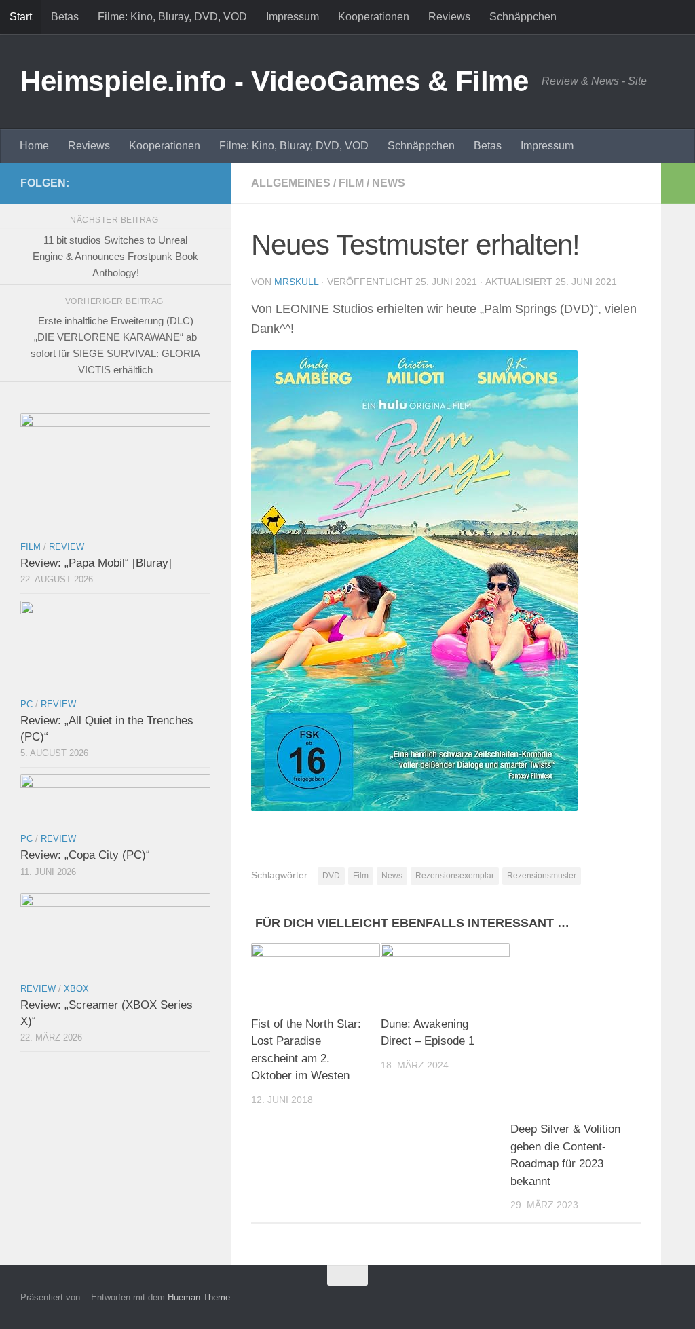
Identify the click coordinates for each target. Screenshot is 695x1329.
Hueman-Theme (199, 1297)
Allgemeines (291, 183)
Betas (65, 16)
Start (21, 16)
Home (34, 145)
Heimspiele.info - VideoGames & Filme (274, 81)
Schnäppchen (523, 16)
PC (26, 704)
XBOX (76, 989)
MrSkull (296, 281)
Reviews (449, 16)
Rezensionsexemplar (454, 875)
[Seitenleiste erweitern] (678, 183)
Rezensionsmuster (541, 875)
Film (351, 183)
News (388, 183)
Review (66, 547)
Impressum (292, 16)
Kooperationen (373, 16)
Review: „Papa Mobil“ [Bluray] (96, 563)
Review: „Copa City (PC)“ (85, 854)
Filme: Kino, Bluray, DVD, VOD (172, 16)
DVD (331, 875)
